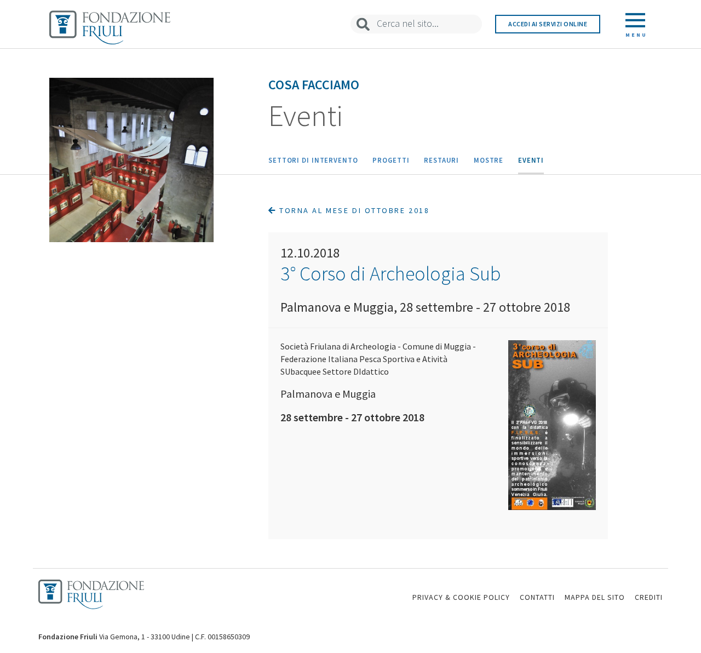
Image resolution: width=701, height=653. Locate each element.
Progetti (390, 160)
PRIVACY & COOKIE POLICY (461, 597)
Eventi (531, 160)
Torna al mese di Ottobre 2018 (353, 210)
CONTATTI (537, 597)
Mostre (488, 160)
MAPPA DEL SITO (595, 597)
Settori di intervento (313, 160)
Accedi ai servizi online (547, 24)
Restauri (441, 160)
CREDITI (649, 597)
